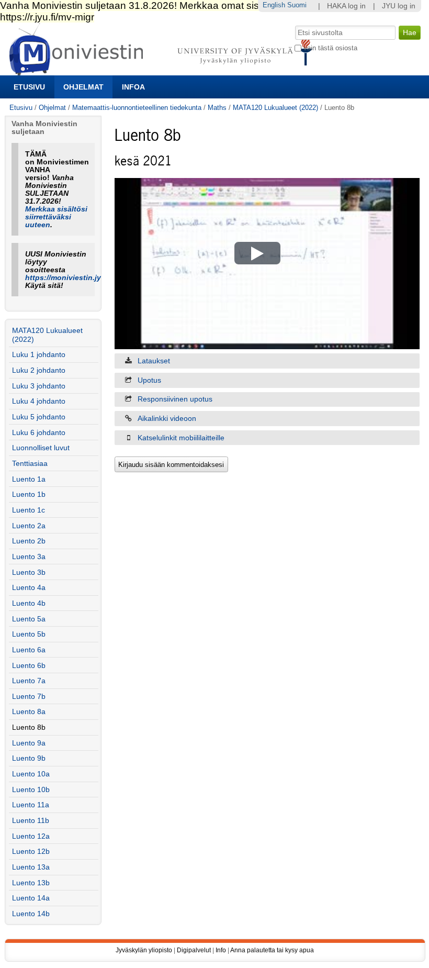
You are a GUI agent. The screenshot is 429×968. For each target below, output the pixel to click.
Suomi (297, 5)
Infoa (133, 87)
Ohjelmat (83, 87)
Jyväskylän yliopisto (144, 950)
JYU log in (398, 6)
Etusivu (29, 87)
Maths (217, 108)
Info (221, 950)
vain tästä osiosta (330, 48)
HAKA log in (346, 6)
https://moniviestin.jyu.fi (68, 278)
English (274, 5)
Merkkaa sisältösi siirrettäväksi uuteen (56, 217)
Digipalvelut (194, 950)
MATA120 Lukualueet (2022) (275, 108)
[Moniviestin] (164, 70)
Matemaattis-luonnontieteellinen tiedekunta (136, 108)
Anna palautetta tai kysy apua (272, 950)
